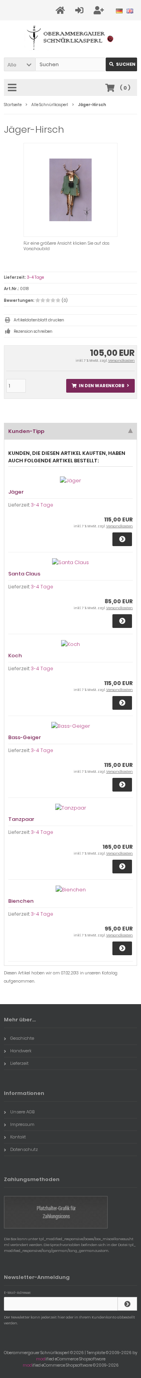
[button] (19, 64)
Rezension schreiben (33, 331)
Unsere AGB (22, 1112)
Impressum (22, 1124)
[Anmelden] (80, 10)
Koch (15, 655)
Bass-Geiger (24, 737)
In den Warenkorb (101, 386)
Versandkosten (121, 360)
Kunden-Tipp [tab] (26, 431)
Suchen (121, 64)
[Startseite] (61, 10)
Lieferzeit (19, 1063)
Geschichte (22, 1038)
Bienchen (21, 901)
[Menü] (13, 88)
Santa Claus (24, 573)
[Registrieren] (100, 10)
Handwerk (20, 1051)
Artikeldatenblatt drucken (39, 320)
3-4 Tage (35, 277)
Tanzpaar (21, 819)
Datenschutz (24, 1149)
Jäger (16, 492)
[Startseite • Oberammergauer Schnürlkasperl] (71, 37)
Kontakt (18, 1137)
